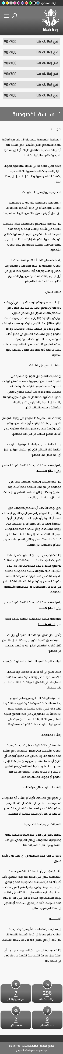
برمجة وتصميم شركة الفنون (31, 1050)
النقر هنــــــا (46, 471)
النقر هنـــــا (46, 624)
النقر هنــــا (46, 608)
